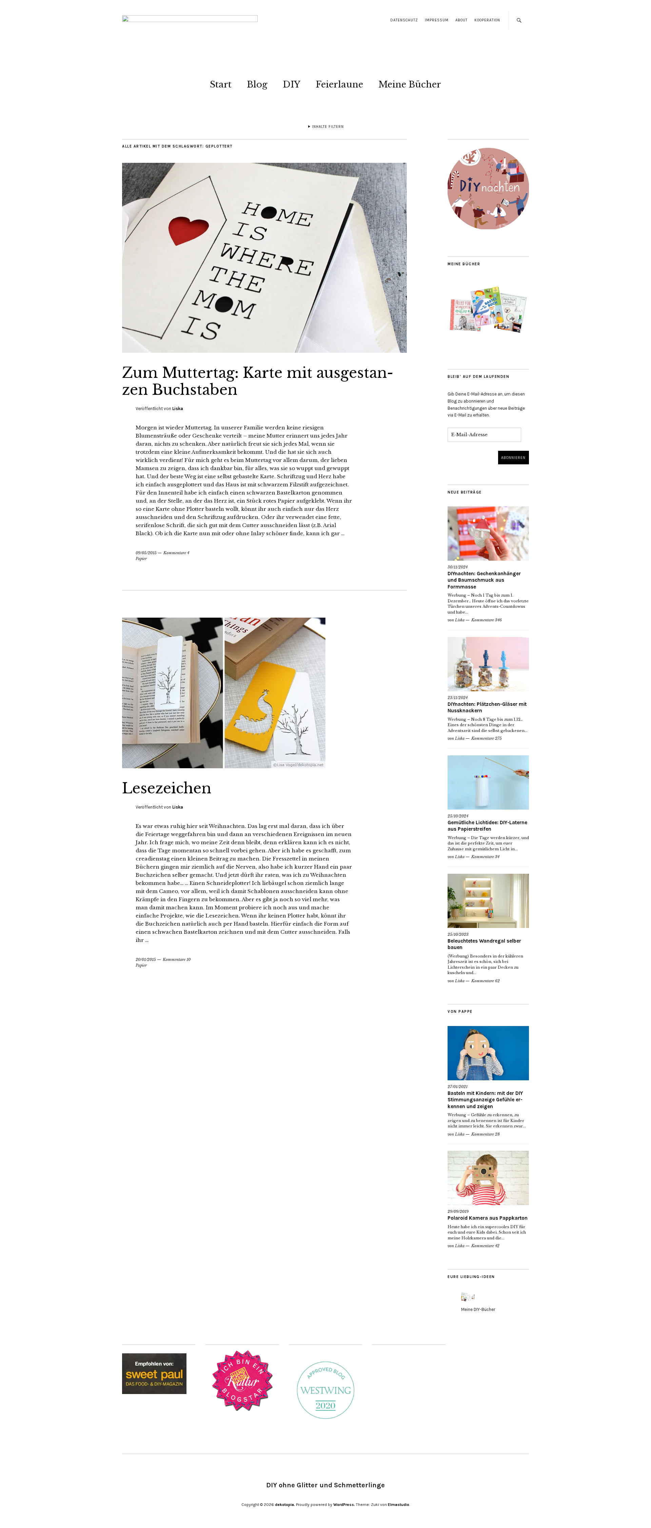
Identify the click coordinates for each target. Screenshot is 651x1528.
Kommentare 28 (485, 1134)
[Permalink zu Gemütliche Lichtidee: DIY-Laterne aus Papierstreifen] (488, 782)
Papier (141, 558)
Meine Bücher (409, 84)
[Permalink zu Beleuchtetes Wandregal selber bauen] (488, 901)
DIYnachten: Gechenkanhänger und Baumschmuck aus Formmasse (484, 580)
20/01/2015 (146, 959)
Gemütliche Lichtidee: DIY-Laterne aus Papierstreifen (487, 825)
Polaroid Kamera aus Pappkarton (488, 1218)
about (461, 20)
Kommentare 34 (485, 856)
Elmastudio (398, 1504)
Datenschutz (404, 20)
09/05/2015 (146, 552)
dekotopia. (285, 1504)
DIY (291, 84)
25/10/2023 (458, 934)
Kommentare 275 (486, 738)
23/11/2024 (458, 697)
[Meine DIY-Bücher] (468, 1302)
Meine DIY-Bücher (478, 1309)
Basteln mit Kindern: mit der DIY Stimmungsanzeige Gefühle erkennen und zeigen (485, 1099)
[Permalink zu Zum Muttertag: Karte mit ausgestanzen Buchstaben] (264, 350)
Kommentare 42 (485, 1245)
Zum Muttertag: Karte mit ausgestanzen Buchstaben (257, 381)
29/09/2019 (458, 1211)
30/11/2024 (458, 567)
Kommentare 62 (485, 981)
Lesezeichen (166, 788)
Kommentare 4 (176, 552)
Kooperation (487, 20)
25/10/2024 (458, 816)
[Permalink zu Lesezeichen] (224, 766)
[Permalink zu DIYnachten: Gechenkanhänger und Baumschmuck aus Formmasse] (488, 533)
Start (221, 84)
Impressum (437, 20)
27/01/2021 (458, 1086)
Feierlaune (339, 84)
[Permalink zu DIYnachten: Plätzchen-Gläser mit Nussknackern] (488, 664)
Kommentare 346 (486, 620)
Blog (257, 84)
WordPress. (344, 1504)
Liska (177, 408)
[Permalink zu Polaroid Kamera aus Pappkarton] (488, 1178)
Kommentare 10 (177, 959)
